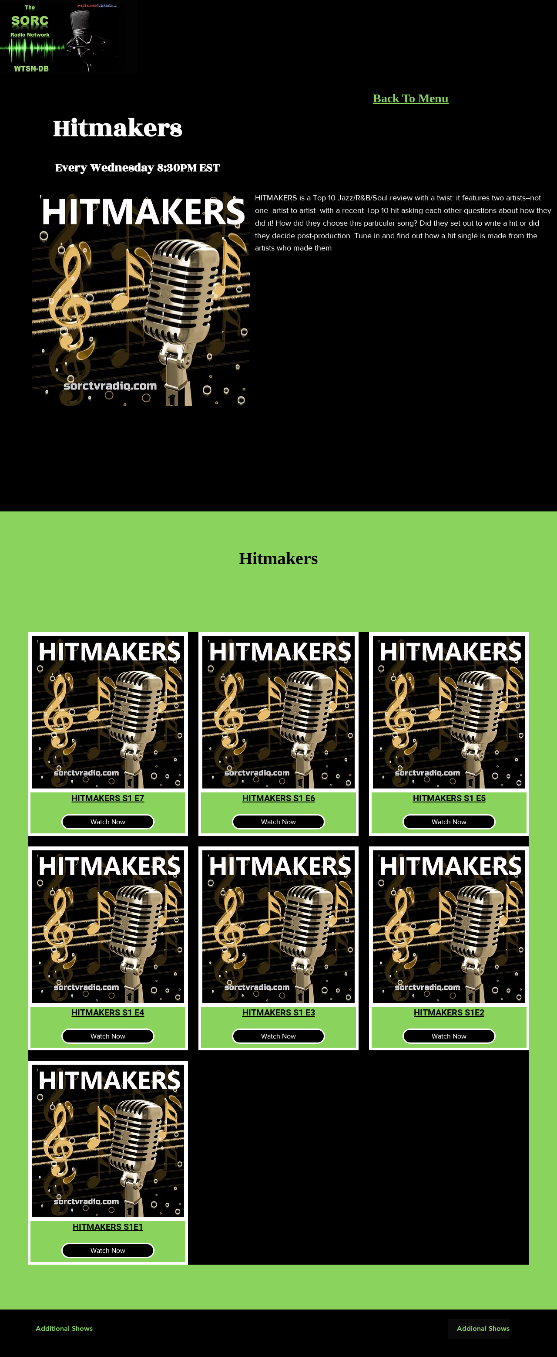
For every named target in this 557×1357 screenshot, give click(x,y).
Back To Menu (411, 98)
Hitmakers (117, 128)
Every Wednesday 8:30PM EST (137, 167)
